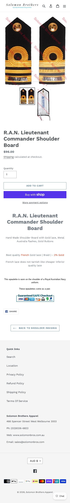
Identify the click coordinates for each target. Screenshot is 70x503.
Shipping (9, 156)
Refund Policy (15, 383)
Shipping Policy (16, 392)
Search (11, 356)
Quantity (8, 168)
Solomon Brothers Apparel (39, 492)
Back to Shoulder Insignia (37, 328)
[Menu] (64, 5)
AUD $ (34, 460)
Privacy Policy (15, 374)
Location (12, 365)
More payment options (35, 202)
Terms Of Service (17, 401)
